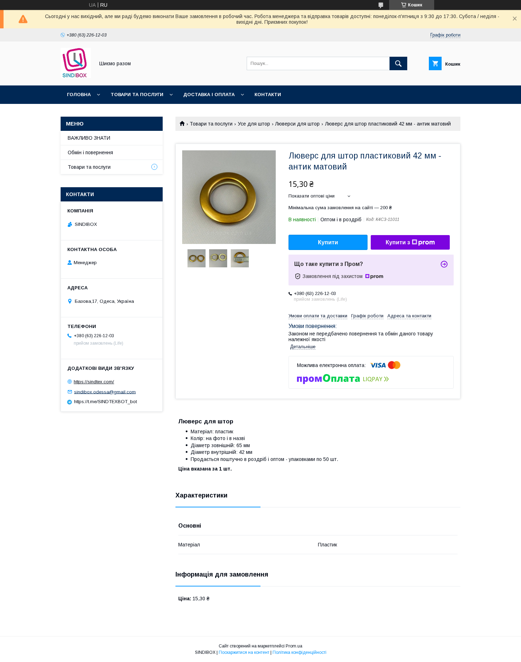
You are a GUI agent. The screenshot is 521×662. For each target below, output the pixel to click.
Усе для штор (254, 124)
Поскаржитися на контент (244, 652)
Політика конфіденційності (299, 652)
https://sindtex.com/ (94, 381)
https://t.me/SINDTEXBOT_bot (105, 401)
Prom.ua (294, 646)
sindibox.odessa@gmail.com (105, 391)
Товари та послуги (137, 94)
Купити (328, 242)
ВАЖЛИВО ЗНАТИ (89, 138)
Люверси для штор (297, 124)
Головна (79, 94)
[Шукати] (398, 63)
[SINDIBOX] (76, 76)
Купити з (398, 242)
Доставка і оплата (209, 94)
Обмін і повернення (90, 152)
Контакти (267, 94)
